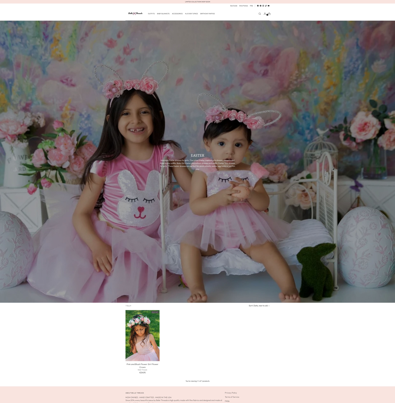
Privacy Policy (231, 393)
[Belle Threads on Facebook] (258, 6)
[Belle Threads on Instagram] (263, 6)
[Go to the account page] (264, 14)
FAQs (227, 401)
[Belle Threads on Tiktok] (266, 6)
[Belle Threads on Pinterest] (260, 6)
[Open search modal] (260, 14)
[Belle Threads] (135, 14)
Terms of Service (232, 397)
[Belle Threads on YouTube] (269, 6)
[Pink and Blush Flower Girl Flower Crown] (142, 335)
